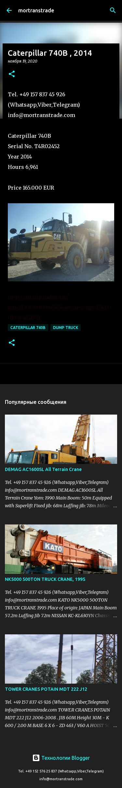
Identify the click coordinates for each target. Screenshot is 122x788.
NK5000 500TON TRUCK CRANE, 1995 (45, 579)
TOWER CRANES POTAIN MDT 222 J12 (46, 689)
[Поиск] (113, 10)
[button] (12, 74)
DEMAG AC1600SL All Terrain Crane (43, 469)
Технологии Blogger (65, 758)
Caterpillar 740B (28, 327)
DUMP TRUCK (65, 327)
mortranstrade (36, 10)
